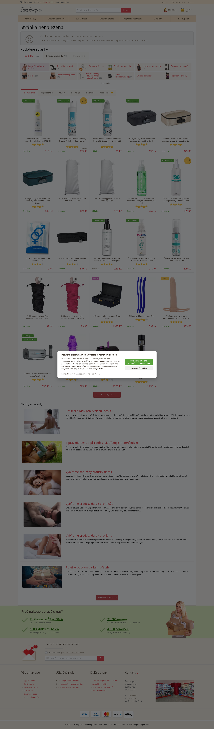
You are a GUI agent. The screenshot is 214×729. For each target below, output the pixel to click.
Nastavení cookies (139, 368)
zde (62, 369)
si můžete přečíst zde (90, 374)
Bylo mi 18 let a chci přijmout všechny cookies (139, 362)
